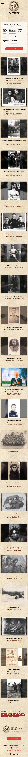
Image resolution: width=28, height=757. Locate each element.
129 (19, 715)
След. (11, 716)
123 (18, 713)
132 (7, 716)
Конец (16, 716)
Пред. (10, 713)
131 (3, 716)
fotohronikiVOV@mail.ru (14, 750)
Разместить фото (14, 738)
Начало (4, 713)
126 (7, 715)
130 (23, 715)
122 (14, 713)
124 (22, 713)
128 (15, 715)
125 (3, 715)
